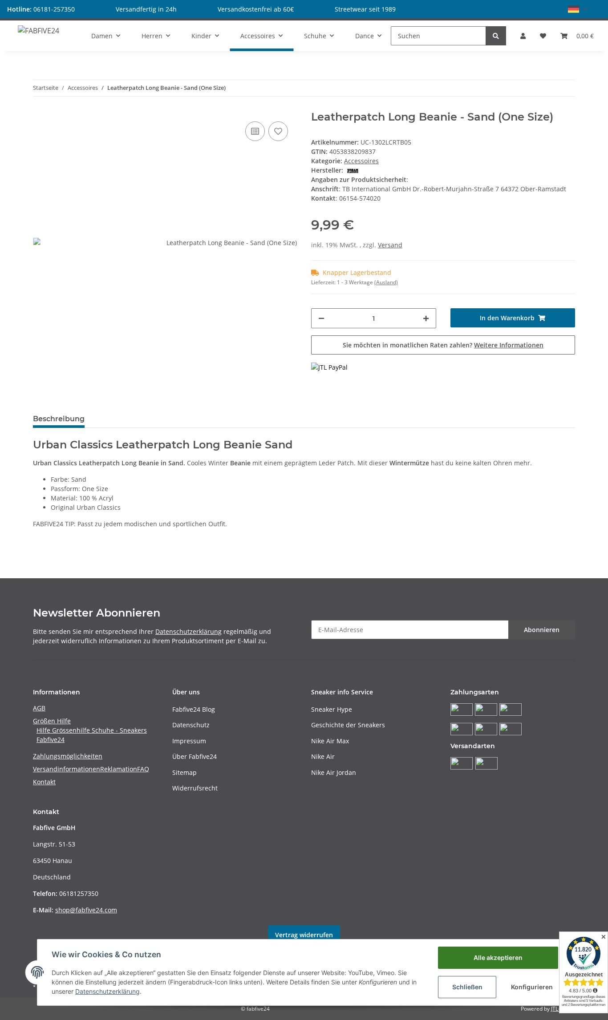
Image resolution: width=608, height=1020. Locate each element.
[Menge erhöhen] (426, 318)
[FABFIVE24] (38, 30)
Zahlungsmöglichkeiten (67, 756)
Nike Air (323, 756)
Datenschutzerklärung (188, 631)
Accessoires (361, 161)
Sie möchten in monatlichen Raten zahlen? (443, 345)
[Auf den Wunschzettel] (278, 131)
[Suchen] (496, 35)
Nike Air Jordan (333, 772)
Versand (390, 245)
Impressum (189, 741)
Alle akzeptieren (498, 957)
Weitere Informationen (508, 345)
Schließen (467, 987)
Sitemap (184, 772)
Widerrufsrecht (195, 788)
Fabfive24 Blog (193, 709)
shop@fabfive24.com (86, 910)
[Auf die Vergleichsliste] (255, 131)
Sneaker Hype (331, 709)
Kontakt (44, 782)
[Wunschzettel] (543, 35)
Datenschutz (191, 725)
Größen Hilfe (52, 721)
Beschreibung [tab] (59, 419)
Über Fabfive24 (194, 756)
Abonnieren (541, 629)
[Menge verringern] (321, 318)
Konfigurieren (532, 987)
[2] (329, 367)
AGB (39, 708)
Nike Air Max (330, 741)
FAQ (143, 769)
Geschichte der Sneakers (348, 725)
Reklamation (118, 769)
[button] (577, 9)
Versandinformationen (66, 769)
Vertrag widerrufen (304, 935)
